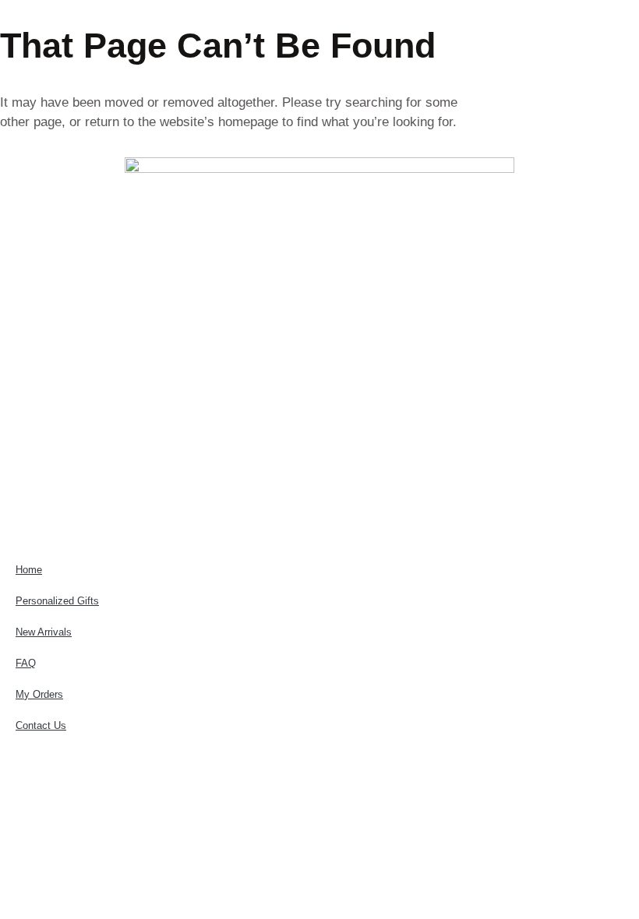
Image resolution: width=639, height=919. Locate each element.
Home (29, 570)
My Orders (39, 694)
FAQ (26, 663)
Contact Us (41, 725)
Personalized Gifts (57, 601)
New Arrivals (44, 632)
